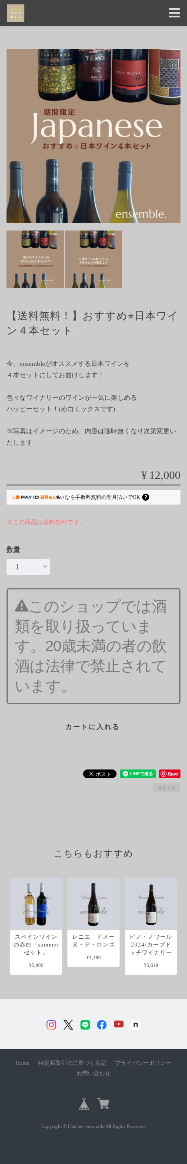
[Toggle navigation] (174, 13)
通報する (166, 787)
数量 (13, 549)
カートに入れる (92, 726)
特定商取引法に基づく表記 (72, 1063)
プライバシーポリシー (143, 1063)
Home (23, 1063)
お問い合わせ (93, 1073)
